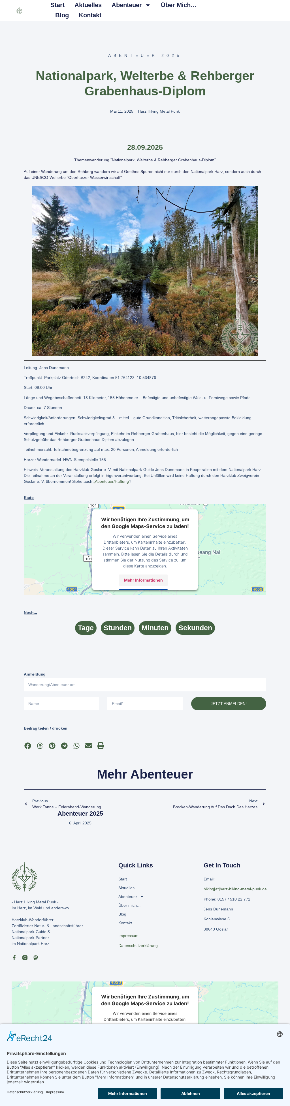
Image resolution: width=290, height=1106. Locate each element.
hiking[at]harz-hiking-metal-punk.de (235, 889)
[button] (27, 745)
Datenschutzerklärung (138, 945)
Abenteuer (127, 4)
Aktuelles (88, 4)
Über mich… (179, 4)
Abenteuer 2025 (80, 813)
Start (57, 4)
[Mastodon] (35, 957)
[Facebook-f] (14, 957)
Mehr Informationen (143, 580)
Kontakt (90, 15)
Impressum (128, 935)
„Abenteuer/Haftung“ (111, 481)
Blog (62, 15)
